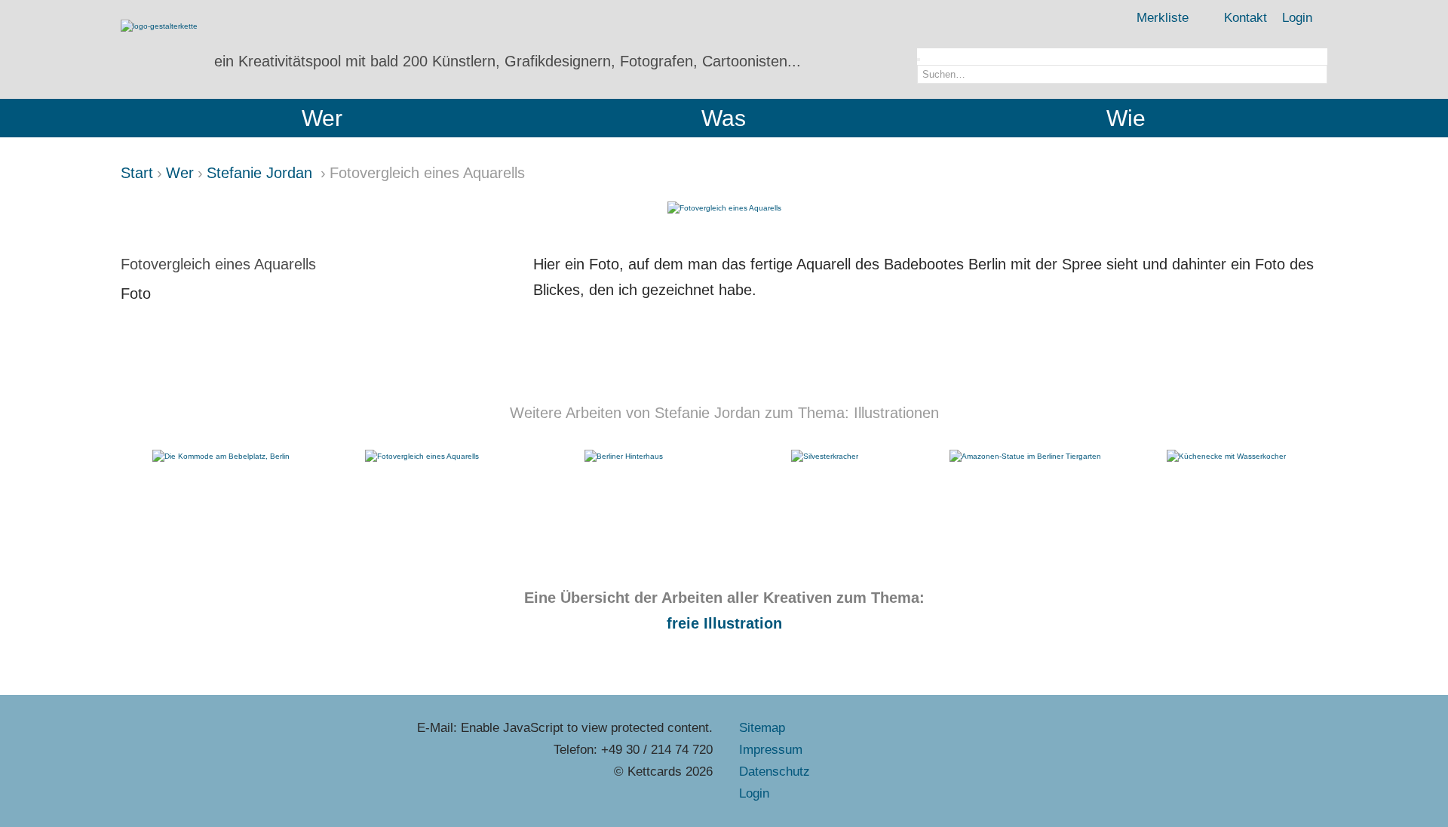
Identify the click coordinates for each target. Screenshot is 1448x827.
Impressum (770, 749)
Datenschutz (774, 771)
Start (137, 172)
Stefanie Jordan (262, 172)
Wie (1126, 118)
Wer (322, 118)
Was (723, 118)
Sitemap (762, 728)
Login (1297, 18)
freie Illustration (724, 623)
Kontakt (1245, 18)
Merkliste (1163, 18)
